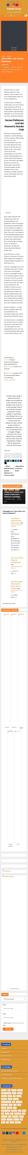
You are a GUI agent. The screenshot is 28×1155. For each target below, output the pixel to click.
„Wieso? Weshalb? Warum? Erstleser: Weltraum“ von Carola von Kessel (9, 471)
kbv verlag (19, 1102)
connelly (14, 1090)
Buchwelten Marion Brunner (9, 1071)
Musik (24, 1110)
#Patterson (10, 72)
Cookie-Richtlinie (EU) (21, 1144)
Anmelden (4, 1048)
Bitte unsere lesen (13, 1024)
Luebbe (3, 1107)
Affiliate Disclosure (10, 1144)
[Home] (2, 15)
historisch (15, 1099)
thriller (3, 1122)
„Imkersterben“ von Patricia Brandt (19, 468)
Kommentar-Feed (6, 1055)
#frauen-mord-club (17, 67)
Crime (3, 56)
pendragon (17, 1113)
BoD (9, 1090)
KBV (13, 1102)
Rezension (4, 1116)
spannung (16, 1119)
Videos (20, 1149)
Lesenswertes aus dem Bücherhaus (11, 1078)
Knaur (10, 1104)
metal (15, 1107)
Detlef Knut (14, 8)
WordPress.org (5, 1059)
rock (10, 1116)
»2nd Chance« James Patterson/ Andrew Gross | (16, 521)
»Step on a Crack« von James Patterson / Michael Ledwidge (13, 494)
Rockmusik (15, 1116)
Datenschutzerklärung (17, 1023)
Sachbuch (9, 1119)
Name (4, 1004)
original (7, 1113)
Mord (19, 1110)
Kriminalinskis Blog (6, 1074)
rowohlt (3, 1119)
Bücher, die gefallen (9, 380)
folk (14, 1096)
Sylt (21, 1119)
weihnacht (17, 1122)
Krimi (15, 1104)
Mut (2, 1113)
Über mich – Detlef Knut (11, 1152)
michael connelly (6, 1110)
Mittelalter (14, 1110)
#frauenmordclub (6, 69)
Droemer (20, 1090)
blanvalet (4, 1090)
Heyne (10, 1099)
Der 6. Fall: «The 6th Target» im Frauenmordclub (17, 560)
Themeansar (14, 1141)
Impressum (20, 1152)
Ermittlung (4, 1096)
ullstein (12, 1122)
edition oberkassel (6, 1093)
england (20, 1093)
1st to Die (6, 360)
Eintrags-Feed (5, 1052)
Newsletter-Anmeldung (11, 1149)
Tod (7, 1122)
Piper (23, 1113)
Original (9, 56)
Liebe (19, 1104)
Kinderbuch (4, 1104)
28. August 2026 (10, 499)
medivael (9, 1107)
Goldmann (4, 1099)
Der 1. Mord (9, 366)
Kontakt (20, 1147)
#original (3, 72)
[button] (19, 15)
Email (4, 1014)
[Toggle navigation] (11, 16)
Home (3, 1144)
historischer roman (6, 1102)
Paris (12, 1113)
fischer (9, 1096)
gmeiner (19, 1096)
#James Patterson (17, 69)
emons (14, 1093)
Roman (21, 1116)
